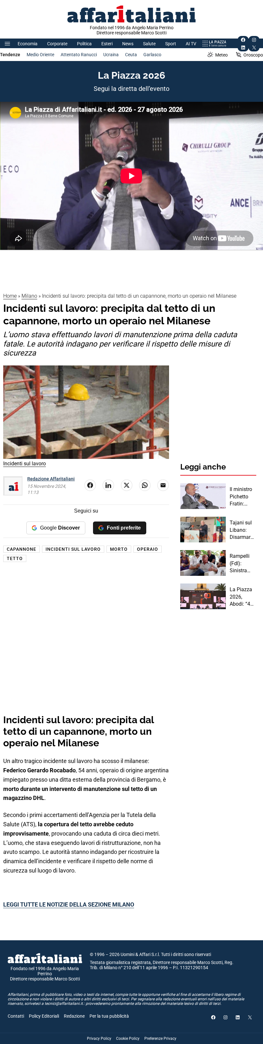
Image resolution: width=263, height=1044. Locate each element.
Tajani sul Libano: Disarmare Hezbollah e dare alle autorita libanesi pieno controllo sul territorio (243, 530)
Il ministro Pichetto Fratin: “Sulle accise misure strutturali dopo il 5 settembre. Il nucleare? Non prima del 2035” (242, 496)
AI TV (191, 43)
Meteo (221, 54)
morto (119, 549)
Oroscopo (253, 54)
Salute (149, 43)
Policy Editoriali (44, 1016)
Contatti (16, 1016)
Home (10, 296)
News (127, 43)
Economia (28, 43)
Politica (84, 43)
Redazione (74, 1016)
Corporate (57, 43)
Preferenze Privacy (160, 1038)
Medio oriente (40, 54)
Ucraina (111, 54)
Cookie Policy (128, 1038)
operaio (147, 549)
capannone (21, 549)
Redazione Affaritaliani (51, 478)
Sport (170, 43)
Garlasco (152, 54)
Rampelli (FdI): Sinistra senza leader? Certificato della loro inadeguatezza (242, 563)
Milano (29, 296)
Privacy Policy (99, 1038)
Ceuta (131, 54)
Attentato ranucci (79, 54)
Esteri (107, 43)
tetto (15, 558)
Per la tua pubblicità (109, 1016)
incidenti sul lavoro (73, 549)
